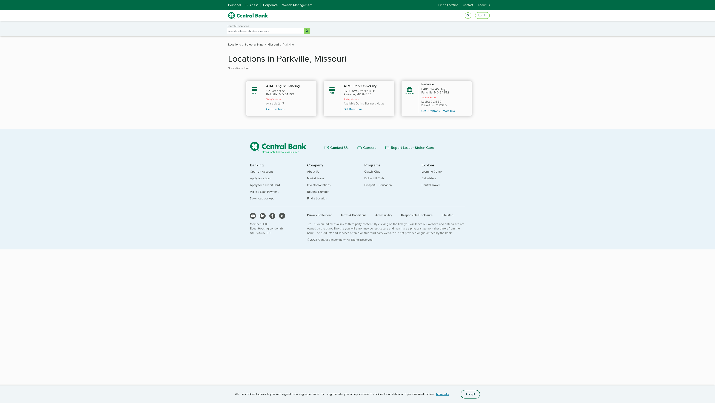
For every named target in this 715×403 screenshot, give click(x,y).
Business (251, 5)
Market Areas (315, 178)
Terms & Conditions (353, 215)
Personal (234, 5)
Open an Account (261, 171)
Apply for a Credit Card (265, 185)
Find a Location (448, 5)
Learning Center (432, 171)
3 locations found (239, 68)
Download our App (262, 198)
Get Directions (275, 109)
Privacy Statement (319, 215)
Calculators (429, 178)
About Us (484, 5)
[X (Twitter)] (282, 216)
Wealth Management (297, 5)
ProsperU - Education (378, 185)
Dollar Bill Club (374, 178)
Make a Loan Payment (264, 192)
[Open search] (468, 15)
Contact (468, 5)
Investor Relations (318, 185)
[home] (248, 15)
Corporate (270, 5)
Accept (470, 394)
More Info (442, 394)
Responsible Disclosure (417, 215)
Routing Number (318, 192)
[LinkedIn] (263, 216)
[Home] (280, 147)
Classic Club (372, 171)
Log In (482, 15)
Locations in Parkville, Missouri (287, 58)
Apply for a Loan (260, 178)
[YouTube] (253, 216)
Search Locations (238, 26)
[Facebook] (272, 216)
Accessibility (383, 215)
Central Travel (431, 185)
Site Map (447, 215)
